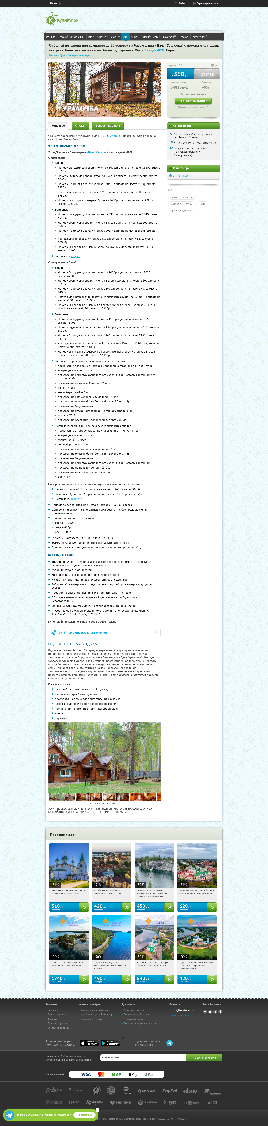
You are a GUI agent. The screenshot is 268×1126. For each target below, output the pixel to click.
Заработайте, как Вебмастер (96, 1014)
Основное (58, 126)
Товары (115, 37)
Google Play (110, 1043)
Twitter (215, 1012)
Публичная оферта (134, 1019)
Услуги (135, 37)
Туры (125, 37)
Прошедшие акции (91, 1019)
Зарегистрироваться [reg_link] (207, 3)
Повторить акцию (193, 101)
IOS (102, 136)
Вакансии (52, 1019)
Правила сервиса (57, 1023)
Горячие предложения (182, 197)
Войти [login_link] (182, 3)
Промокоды (169, 37)
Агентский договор (134, 1010)
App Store (89, 1043)
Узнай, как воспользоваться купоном (83, 632)
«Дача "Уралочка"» (98, 152)
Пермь (53, 3)
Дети (156, 37)
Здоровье (183, 37)
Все (47, 37)
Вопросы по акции (108, 126)
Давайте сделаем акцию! (94, 1010)
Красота (63, 37)
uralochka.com (181, 175)
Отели (146, 37)
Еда (53, 37)
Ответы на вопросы (58, 1027)
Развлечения (78, 37)
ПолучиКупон (199, 37)
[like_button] (212, 66)
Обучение (102, 37)
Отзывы (80, 126)
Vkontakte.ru (210, 1012)
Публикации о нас (57, 1014)
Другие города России (182, 210)
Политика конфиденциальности (142, 1023)
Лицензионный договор (137, 1014)
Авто (91, 37)
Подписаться (84, 1114)
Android (115, 136)
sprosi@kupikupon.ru (181, 1010)
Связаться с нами (179, 1015)
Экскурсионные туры (181, 203)
